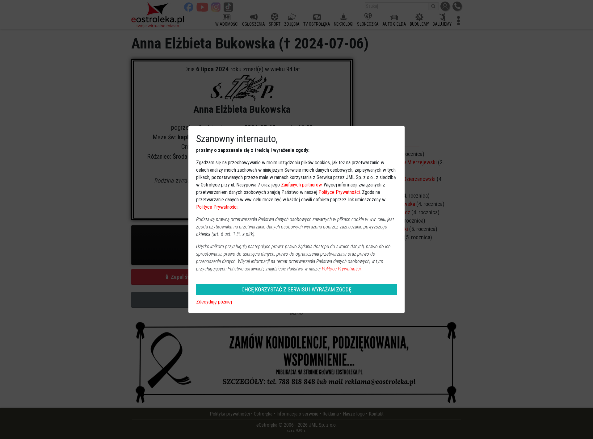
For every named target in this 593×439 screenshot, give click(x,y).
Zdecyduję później (214, 302)
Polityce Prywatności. (342, 269)
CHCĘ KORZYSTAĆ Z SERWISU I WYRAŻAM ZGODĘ (296, 289)
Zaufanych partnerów (301, 185)
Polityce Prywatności (339, 192)
